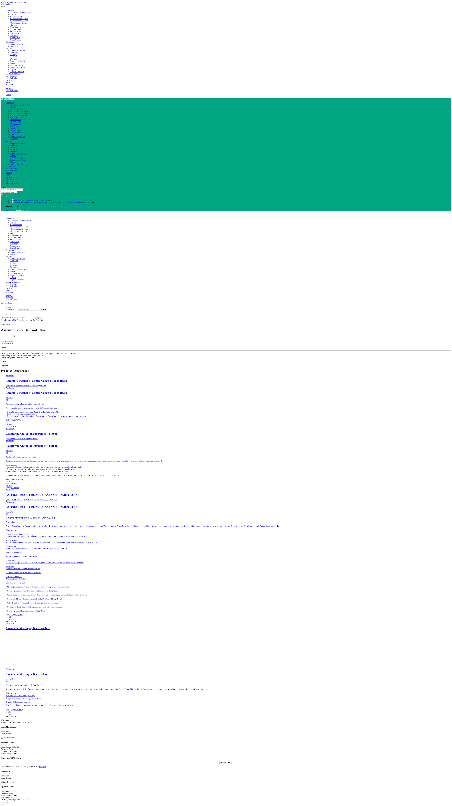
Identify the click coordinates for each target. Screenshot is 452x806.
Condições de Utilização (10, 747)
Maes (8, 82)
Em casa (9, 48)
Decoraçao (10, 42)
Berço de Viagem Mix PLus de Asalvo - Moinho (68, 202)
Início (3, 320)
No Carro (9, 84)
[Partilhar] (7, 802)
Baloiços (13, 57)
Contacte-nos (6, 734)
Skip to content (20, 2)
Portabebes (14, 36)
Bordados (14, 46)
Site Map (42, 767)
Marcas (8, 95)
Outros (8, 86)
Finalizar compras (21, 210)
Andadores (14, 53)
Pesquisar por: (11, 309)
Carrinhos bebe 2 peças (19, 19)
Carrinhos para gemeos (18, 23)
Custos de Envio (7, 749)
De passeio (10, 10)
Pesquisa (43, 309)
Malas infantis (15, 27)
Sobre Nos (5, 732)
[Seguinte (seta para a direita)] (4, 804)
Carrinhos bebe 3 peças (19, 21)
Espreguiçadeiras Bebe (18, 61)
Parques (13, 63)
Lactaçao (9, 80)
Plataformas (14, 33)
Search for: (5, 187)
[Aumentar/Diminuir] (2, 802)
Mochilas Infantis (16, 29)
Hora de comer (11, 76)
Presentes (9, 89)
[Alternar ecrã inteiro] (4, 802)
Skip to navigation (7, 2)
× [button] (10, 200)
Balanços (13, 55)
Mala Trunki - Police (37, 200)
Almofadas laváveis (17, 44)
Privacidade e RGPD (9, 753)
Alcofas (13, 14)
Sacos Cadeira (15, 40)
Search (8, 307)
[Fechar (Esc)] (9, 802)
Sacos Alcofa (15, 38)
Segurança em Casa (17, 67)
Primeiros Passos (16, 65)
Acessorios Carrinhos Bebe (20, 12)
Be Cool (10, 341)
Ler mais (9, 424)
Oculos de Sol (15, 31)
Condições (5, 791)
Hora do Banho (11, 78)
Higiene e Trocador (13, 74)
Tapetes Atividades (17, 72)
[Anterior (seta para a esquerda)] (2, 804)
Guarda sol (14, 25)
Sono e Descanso (12, 91)
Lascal (13, 426)
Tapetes (13, 70)
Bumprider (15, 488)
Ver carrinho (10, 210)
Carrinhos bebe (16, 17)
